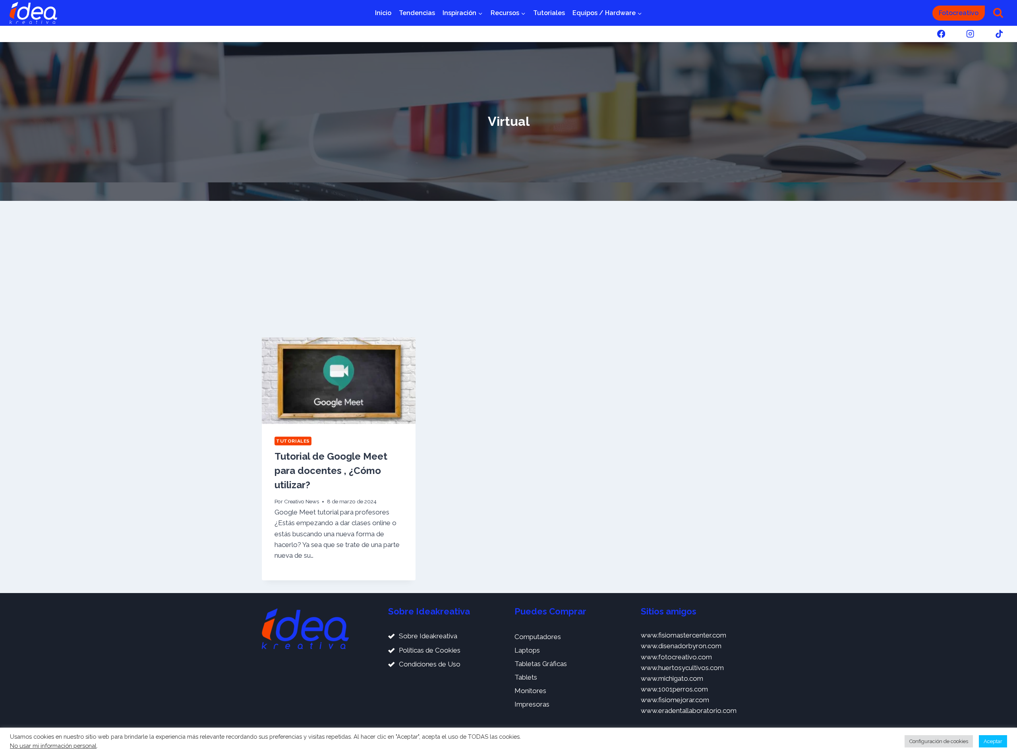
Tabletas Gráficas (540, 664)
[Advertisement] (508, 269)
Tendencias (417, 13)
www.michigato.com (672, 678)
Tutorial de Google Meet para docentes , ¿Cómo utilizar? (331, 471)
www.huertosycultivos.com (682, 668)
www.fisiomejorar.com (675, 700)
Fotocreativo (958, 13)
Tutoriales (549, 13)
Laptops (527, 650)
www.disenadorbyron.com (681, 646)
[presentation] (339, 380)
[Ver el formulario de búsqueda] (998, 13)
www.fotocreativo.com (676, 657)
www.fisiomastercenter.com (683, 635)
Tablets (525, 677)
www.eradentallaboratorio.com (689, 711)
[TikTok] (999, 34)
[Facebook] (941, 34)
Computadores (537, 637)
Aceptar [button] (993, 741)
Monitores (530, 691)
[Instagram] (970, 34)
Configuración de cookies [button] (938, 741)
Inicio (383, 13)
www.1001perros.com (674, 689)
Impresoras (531, 704)
